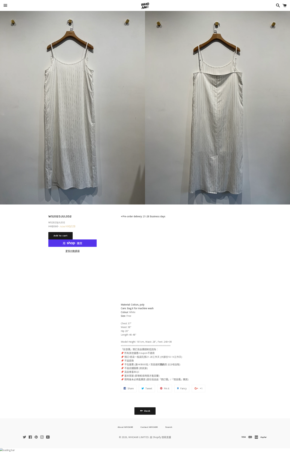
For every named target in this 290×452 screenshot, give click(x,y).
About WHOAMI (125, 427)
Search (169, 427)
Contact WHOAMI (149, 427)
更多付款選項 (72, 251)
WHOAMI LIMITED (138, 437)
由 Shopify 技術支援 (160, 437)
